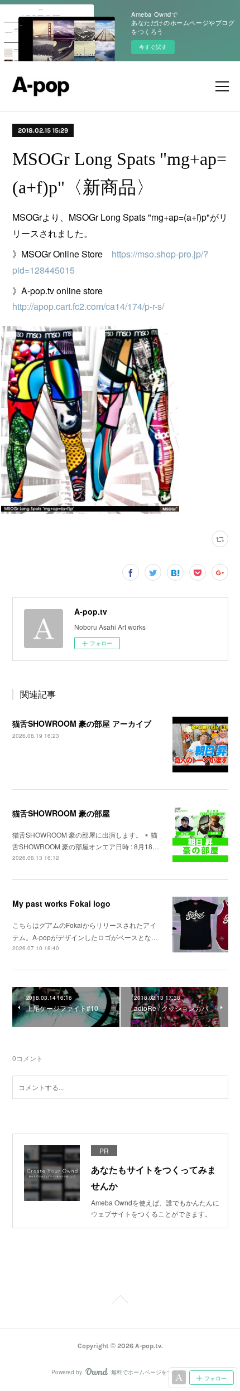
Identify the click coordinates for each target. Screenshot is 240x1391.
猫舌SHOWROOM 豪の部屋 (61, 813)
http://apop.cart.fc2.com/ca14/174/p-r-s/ (88, 306)
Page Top (120, 1301)
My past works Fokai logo (61, 903)
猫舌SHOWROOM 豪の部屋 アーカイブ (81, 723)
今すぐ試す (153, 47)
